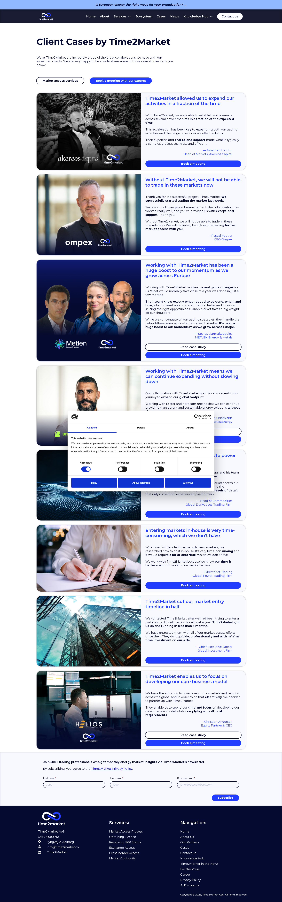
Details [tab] (141, 427)
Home (91, 16)
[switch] (122, 469)
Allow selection (141, 482)
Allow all (188, 482)
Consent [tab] (92, 427)
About (104, 16)
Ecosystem (143, 16)
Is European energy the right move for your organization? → (141, 5)
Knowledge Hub (195, 16)
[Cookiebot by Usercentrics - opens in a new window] (196, 416)
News (174, 16)
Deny (94, 482)
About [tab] (190, 427)
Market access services (60, 81)
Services (120, 16)
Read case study (193, 347)
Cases (161, 16)
